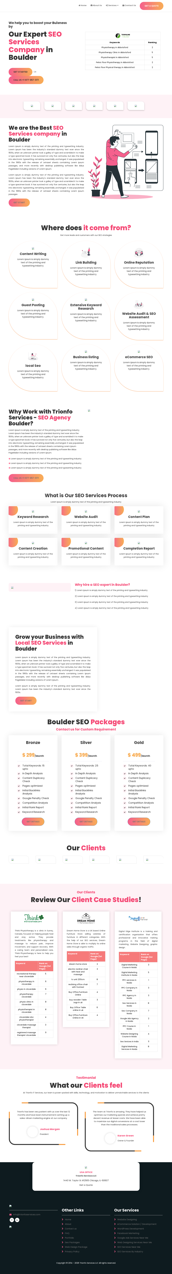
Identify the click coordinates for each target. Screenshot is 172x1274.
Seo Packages (72, 1242)
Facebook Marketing (128, 1233)
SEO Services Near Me (128, 1247)
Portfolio (69, 1237)
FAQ (66, 1233)
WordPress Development (130, 1228)
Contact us (70, 1228)
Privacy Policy (71, 1251)
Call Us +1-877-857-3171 (26, 80)
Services (112, 5)
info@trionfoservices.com (26, 1214)
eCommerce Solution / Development (137, 1224)
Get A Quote (152, 5)
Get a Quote (86, 1185)
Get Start (19, 202)
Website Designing (127, 1219)
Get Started (20, 71)
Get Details (33, 821)
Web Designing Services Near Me (134, 1242)
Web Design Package (75, 1247)
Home (83, 5)
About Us (97, 5)
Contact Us (130, 5)
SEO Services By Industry (130, 1251)
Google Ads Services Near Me (132, 1237)
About (67, 1224)
